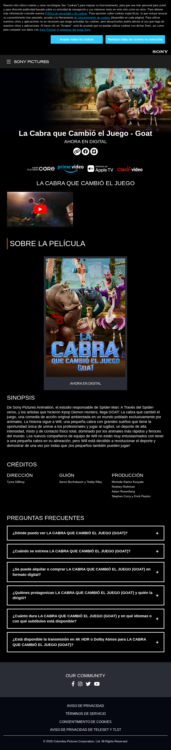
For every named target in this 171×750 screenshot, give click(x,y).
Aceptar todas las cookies (77, 39)
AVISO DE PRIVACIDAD (85, 706)
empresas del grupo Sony (75, 29)
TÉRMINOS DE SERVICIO (85, 714)
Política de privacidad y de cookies (66, 13)
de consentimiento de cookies (92, 17)
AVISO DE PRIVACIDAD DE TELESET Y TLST (85, 730)
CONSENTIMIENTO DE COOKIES (85, 722)
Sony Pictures (48, 29)
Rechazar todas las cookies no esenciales (135, 39)
